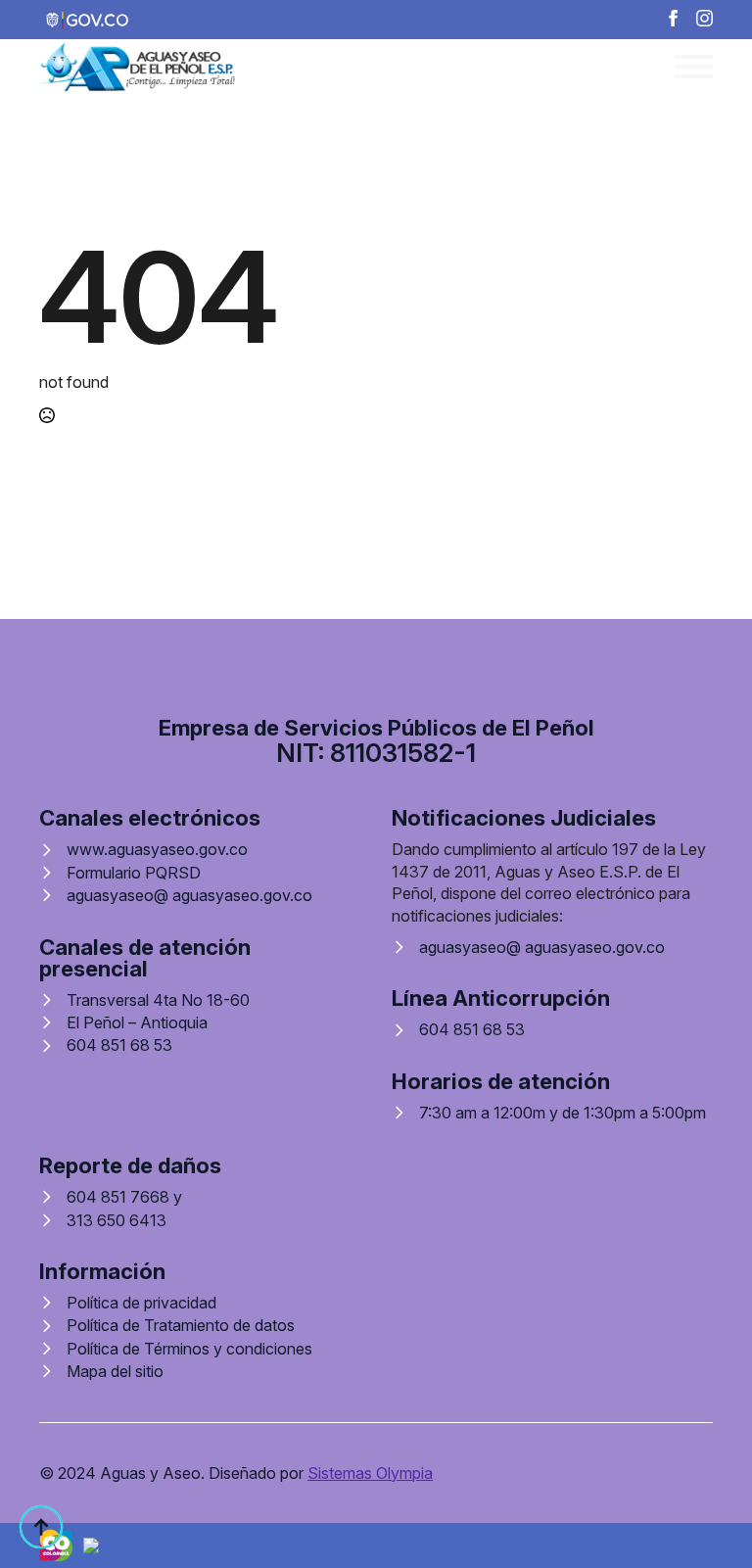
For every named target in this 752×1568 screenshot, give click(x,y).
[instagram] (704, 18)
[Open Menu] (694, 66)
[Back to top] (41, 1526)
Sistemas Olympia (370, 1473)
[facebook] (673, 18)
